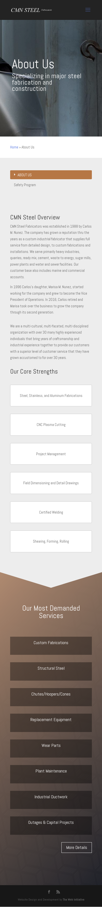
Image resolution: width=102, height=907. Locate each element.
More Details (76, 847)
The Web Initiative (73, 900)
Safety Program (25, 184)
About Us (25, 175)
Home (14, 147)
